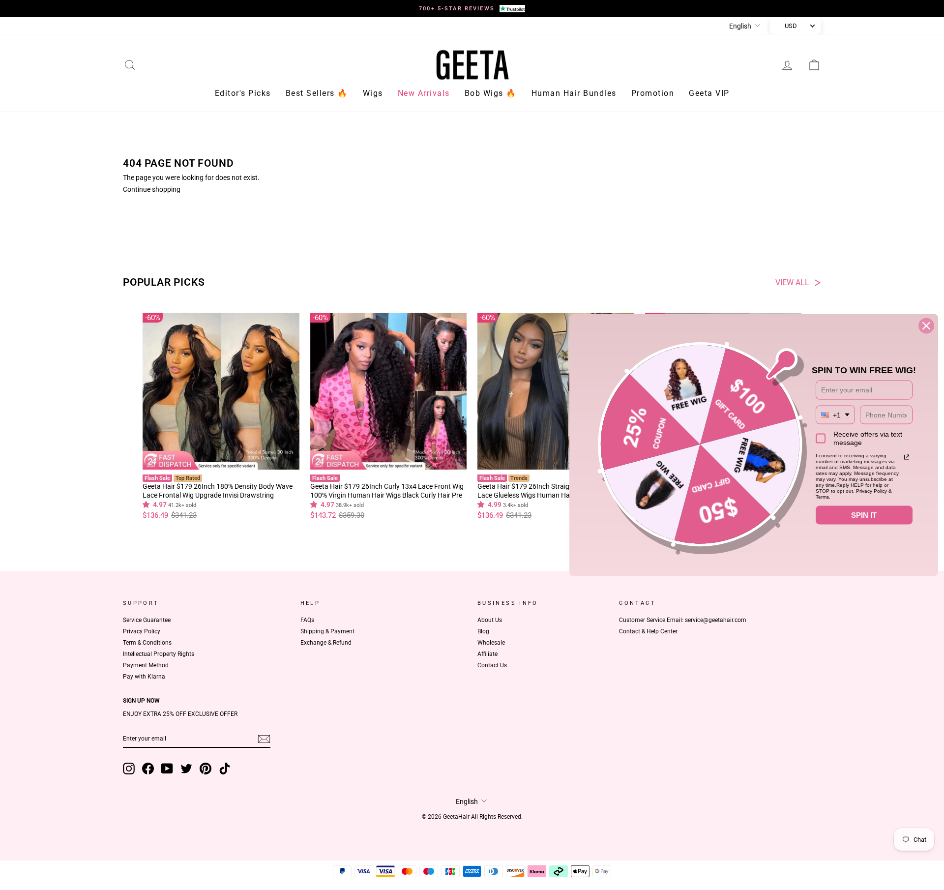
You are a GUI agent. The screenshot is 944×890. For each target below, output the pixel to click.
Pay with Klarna (144, 676)
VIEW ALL (792, 283)
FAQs (307, 620)
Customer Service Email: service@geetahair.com (682, 620)
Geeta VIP (709, 93)
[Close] (926, 326)
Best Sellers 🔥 (317, 93)
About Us (489, 620)
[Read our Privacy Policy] (907, 457)
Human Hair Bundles (574, 93)
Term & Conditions (147, 642)
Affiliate (487, 654)
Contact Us (492, 665)
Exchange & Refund (326, 642)
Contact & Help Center (648, 631)
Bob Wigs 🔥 (491, 93)
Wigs (373, 93)
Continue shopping (151, 189)
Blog (483, 631)
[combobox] (835, 414)
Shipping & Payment (327, 631)
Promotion (653, 93)
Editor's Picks (243, 93)
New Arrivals (424, 93)
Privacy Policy (141, 631)
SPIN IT (864, 515)
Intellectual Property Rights (158, 654)
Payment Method (146, 665)
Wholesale (491, 642)
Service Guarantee (147, 620)
